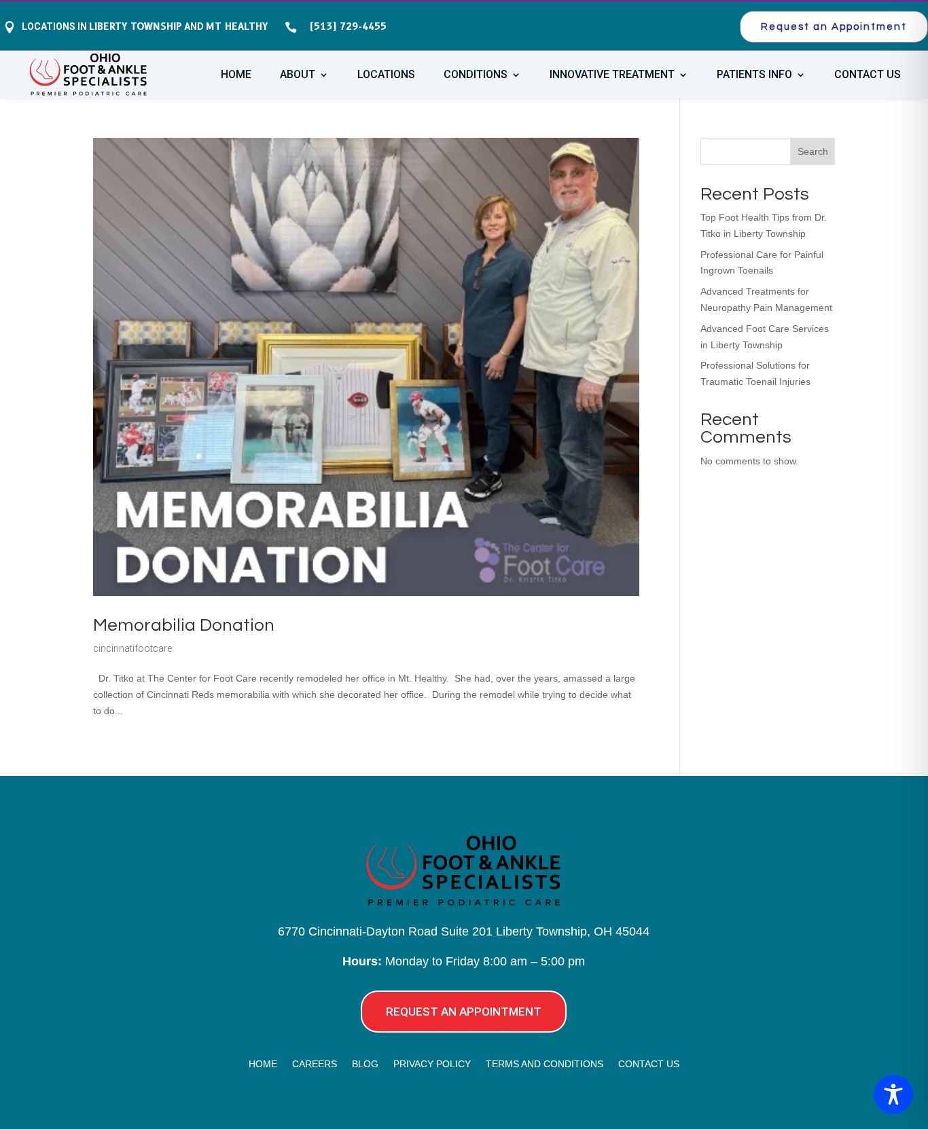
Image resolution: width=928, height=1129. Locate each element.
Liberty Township (135, 26)
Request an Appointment (834, 27)
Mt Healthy (237, 26)
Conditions (475, 75)
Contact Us (867, 75)
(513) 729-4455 (345, 26)
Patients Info (754, 75)
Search (813, 151)
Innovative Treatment (612, 75)
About (297, 75)
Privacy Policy (432, 1064)
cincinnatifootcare (132, 648)
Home (236, 75)
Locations (386, 75)
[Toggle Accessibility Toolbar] (893, 1094)
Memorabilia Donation (183, 625)
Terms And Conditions (544, 1064)
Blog (365, 1064)
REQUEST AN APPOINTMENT (463, 1011)
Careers (314, 1064)
